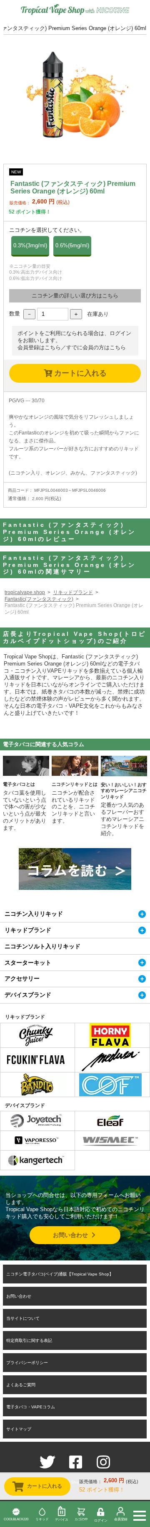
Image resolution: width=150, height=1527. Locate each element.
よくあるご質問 (20, 1384)
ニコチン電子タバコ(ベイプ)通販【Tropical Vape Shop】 (59, 1274)
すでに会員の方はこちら (96, 347)
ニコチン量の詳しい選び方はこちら (75, 295)
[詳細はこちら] (36, 1042)
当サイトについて (23, 1318)
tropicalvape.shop (25, 592)
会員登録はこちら (39, 347)
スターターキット (28, 962)
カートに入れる (79, 373)
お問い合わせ (71, 1235)
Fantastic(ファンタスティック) (39, 599)
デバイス (61, 1520)
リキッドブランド (73, 592)
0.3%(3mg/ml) (30, 245)
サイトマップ (18, 1429)
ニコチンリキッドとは (75, 784)
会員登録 (121, 1519)
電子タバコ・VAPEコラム (30, 1407)
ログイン (101, 1520)
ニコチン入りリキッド (34, 913)
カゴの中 (81, 1519)
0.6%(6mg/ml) (72, 245)
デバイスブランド (28, 994)
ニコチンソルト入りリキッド (42, 946)
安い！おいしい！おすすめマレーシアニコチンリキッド (124, 790)
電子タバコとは (19, 784)
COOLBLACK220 (16, 1519)
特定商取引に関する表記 (29, 1340)
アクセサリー (22, 978)
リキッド (42, 1519)
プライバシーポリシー (27, 1362)
